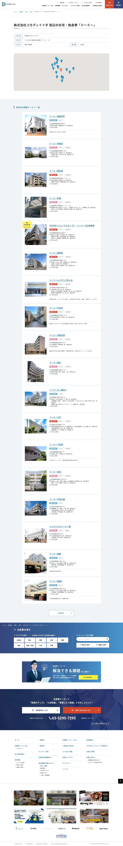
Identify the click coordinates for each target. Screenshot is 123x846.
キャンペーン (67, 763)
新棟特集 (62, 2)
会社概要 (98, 2)
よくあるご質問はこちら (100, 723)
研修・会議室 (43, 766)
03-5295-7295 (64, 718)
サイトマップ (18, 844)
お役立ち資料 (90, 752)
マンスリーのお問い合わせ (95, 762)
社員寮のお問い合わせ (94, 760)
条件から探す (85, 645)
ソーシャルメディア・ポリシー (60, 844)
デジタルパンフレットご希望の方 (97, 746)
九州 (40, 645)
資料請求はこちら (40, 710)
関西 (62, 640)
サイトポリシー (29, 844)
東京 (31, 11)
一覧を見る (60, 613)
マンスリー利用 (75, 5)
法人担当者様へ (86, 5)
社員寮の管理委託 (44, 757)
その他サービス (44, 770)
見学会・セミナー (73, 2)
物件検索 (57, 5)
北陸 (51, 640)
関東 (26, 11)
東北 (29, 640)
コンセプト (19, 748)
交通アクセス (43, 773)
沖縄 (51, 645)
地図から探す (101, 645)
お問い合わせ (109, 4)
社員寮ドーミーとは (47, 5)
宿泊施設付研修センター (46, 763)
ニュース (65, 769)
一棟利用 (41, 746)
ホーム (15, 11)
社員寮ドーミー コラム (70, 740)
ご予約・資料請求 (45, 775)
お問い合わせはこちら (81, 710)
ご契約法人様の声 (97, 5)
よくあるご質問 (87, 2)
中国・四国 (29, 645)
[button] (58, 67)
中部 (18, 645)
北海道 (19, 640)
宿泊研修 (42, 768)
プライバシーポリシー (42, 844)
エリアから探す (20, 762)
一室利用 (41, 740)
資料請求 (118, 4)
